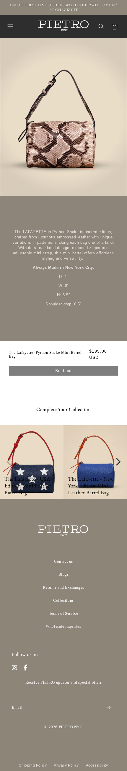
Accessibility (97, 765)
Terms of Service (63, 613)
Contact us (63, 561)
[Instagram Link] (14, 667)
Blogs (63, 574)
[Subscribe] (108, 708)
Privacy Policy (66, 765)
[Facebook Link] (26, 667)
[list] (63, 462)
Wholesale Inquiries (63, 626)
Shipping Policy (33, 765)
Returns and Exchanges (63, 587)
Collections (63, 600)
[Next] (117, 462)
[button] (10, 26)
